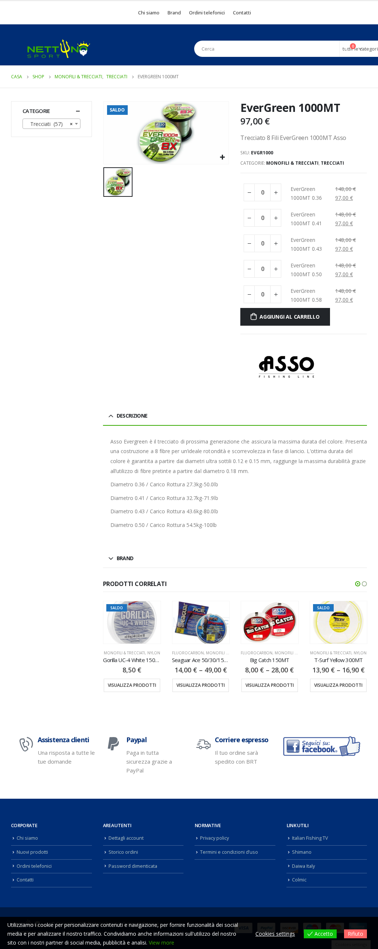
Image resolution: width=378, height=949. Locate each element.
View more (161, 942)
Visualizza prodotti (132, 685)
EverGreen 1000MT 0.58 (306, 295)
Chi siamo (148, 12)
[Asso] (286, 367)
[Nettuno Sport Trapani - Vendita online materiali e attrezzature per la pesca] (58, 48)
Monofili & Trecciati (292, 163)
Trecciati (332, 163)
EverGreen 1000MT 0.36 (306, 193)
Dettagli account (126, 838)
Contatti (242, 12)
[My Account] (335, 48)
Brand (174, 12)
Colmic (299, 880)
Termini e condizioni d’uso (229, 852)
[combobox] (51, 124)
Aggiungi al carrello (290, 316)
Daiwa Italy (303, 866)
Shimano (302, 852)
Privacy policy (214, 838)
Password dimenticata (133, 866)
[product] (200, 622)
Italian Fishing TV (310, 838)
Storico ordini (123, 852)
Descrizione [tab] (132, 415)
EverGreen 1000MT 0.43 (306, 244)
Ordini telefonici (207, 12)
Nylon (153, 652)
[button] (357, 583)
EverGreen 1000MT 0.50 (306, 270)
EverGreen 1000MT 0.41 (306, 219)
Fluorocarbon (188, 652)
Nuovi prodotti (32, 852)
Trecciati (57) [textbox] (49, 123)
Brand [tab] (125, 558)
